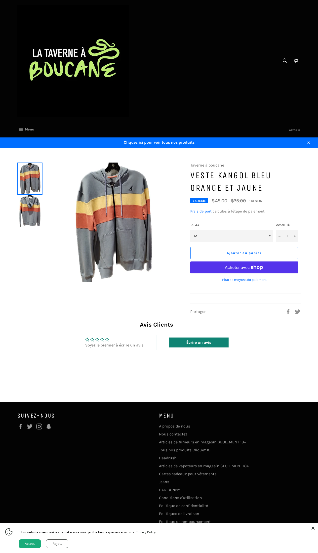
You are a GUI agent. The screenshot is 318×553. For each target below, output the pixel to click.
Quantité (283, 224)
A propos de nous (174, 426)
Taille (194, 224)
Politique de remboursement (185, 521)
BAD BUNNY (169, 489)
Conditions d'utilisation (180, 497)
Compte (295, 129)
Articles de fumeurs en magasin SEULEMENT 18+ (202, 442)
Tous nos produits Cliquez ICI (185, 450)
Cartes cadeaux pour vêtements (187, 473)
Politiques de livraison (179, 513)
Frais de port (201, 211)
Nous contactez (173, 434)
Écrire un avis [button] (198, 342)
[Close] (313, 528)
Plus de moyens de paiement (244, 280)
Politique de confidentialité (183, 505)
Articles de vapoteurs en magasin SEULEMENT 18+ (204, 466)
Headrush (168, 458)
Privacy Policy (146, 532)
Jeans (164, 481)
